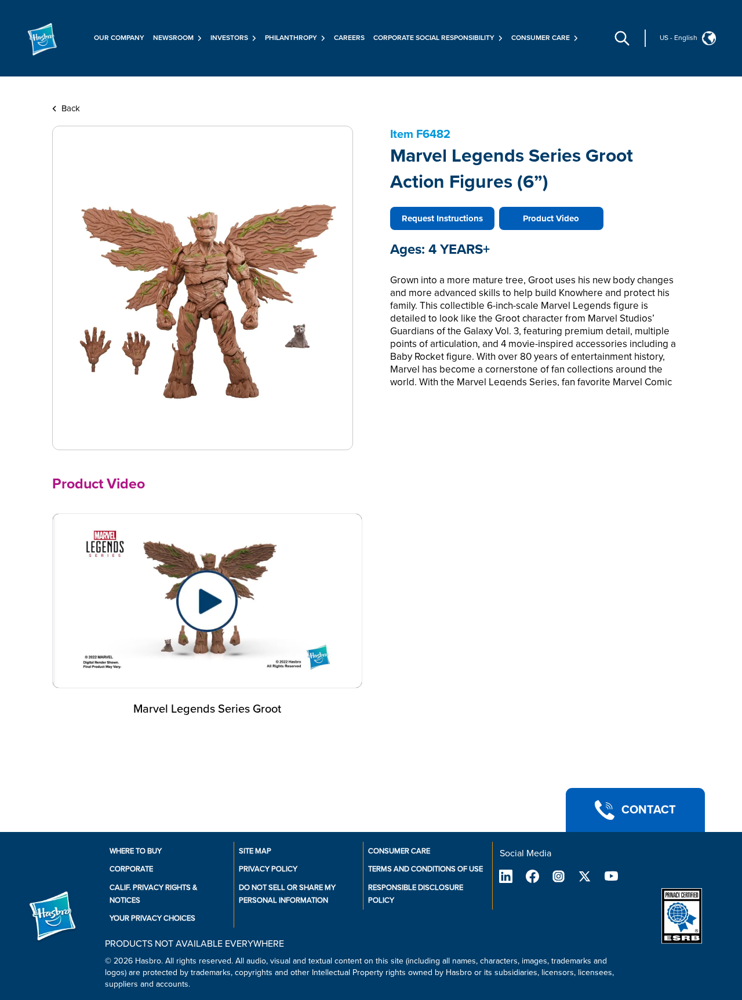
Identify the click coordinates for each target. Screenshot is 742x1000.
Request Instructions (442, 218)
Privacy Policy (268, 869)
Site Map (255, 851)
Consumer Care (399, 851)
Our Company (119, 38)
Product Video (551, 218)
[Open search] (622, 38)
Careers (349, 38)
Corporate (131, 869)
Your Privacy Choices (152, 918)
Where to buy (136, 851)
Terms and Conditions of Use (425, 869)
